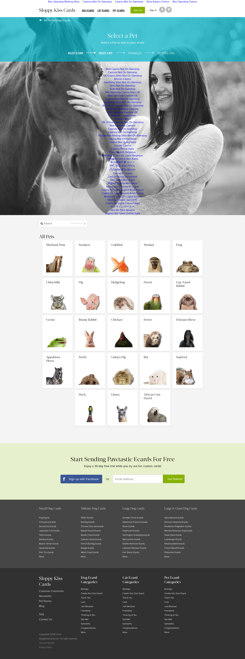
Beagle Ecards (87, 548)
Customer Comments (51, 591)
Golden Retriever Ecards (133, 543)
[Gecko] (58, 316)
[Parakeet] (90, 241)
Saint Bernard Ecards (174, 517)
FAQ (41, 614)
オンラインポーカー (122, 206)
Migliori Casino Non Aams (123, 183)
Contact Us (45, 619)
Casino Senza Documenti (122, 176)
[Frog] (188, 241)
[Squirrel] (188, 353)
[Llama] (123, 391)
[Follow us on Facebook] (162, 10)
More (83, 632)
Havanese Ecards (47, 548)
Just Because (87, 606)
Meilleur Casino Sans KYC (123, 200)
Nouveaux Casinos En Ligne (122, 186)
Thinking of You (88, 615)
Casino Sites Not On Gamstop (122, 99)
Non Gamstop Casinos (122, 125)
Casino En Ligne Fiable (122, 115)
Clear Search (76, 223)
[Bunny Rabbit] (90, 316)
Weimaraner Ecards (131, 539)
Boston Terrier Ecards (48, 543)
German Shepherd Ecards (176, 522)
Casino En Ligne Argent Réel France (123, 190)
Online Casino (122, 119)
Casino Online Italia (122, 149)
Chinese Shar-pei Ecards (92, 526)
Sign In (153, 10)
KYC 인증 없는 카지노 (122, 165)
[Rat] (155, 353)
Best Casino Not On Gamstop (123, 69)
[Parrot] (155, 278)
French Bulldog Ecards (91, 543)
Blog (41, 606)
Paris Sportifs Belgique (123, 152)
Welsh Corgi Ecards (89, 552)
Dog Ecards (88, 11)
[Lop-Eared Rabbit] (188, 278)
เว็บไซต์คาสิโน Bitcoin (123, 169)
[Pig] (90, 278)
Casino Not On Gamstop (122, 139)
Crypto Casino (122, 145)
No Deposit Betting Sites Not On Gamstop (122, 135)
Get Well (84, 619)
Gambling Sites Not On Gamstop (122, 82)
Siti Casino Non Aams (122, 180)
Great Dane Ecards (173, 535)
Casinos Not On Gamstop (122, 72)
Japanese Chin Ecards (49, 530)
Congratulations (88, 628)
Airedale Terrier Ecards (132, 517)
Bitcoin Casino (122, 79)
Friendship (85, 610)
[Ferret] (155, 316)
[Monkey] (155, 241)
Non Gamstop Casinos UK (123, 112)
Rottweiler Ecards (172, 552)
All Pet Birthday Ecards (57, 20)
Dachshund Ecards (47, 526)
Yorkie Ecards (45, 535)
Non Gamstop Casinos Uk (122, 95)
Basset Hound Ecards (90, 530)
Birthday (84, 589)
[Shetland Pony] (58, 241)
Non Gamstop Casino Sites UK (122, 92)
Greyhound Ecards (130, 530)
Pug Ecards (44, 517)
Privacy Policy (45, 647)
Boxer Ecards (128, 526)
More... (42, 556)
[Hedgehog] (123, 278)
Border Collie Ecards (90, 535)
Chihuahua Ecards (47, 522)
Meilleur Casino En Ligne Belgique (122, 155)
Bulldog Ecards (87, 522)
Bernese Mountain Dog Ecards (178, 530)
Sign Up (138, 10)
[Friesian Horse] (188, 316)
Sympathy (85, 623)
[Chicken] (123, 316)
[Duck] (90, 391)
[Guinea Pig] (123, 353)
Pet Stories (45, 601)
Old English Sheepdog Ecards (136, 535)
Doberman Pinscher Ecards (135, 522)
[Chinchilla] (58, 278)
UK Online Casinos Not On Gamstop (123, 105)
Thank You (85, 597)
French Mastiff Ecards (174, 548)
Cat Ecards (103, 11)
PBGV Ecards (87, 517)
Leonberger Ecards (173, 539)
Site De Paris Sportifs (122, 210)
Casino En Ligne (122, 173)
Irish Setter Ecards (130, 552)
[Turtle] (90, 353)
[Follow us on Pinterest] (169, 10)
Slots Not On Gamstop (122, 85)
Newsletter (45, 596)
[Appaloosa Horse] (58, 353)
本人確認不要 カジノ (122, 162)
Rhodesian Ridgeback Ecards (177, 526)
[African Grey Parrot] (155, 391)
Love (83, 602)
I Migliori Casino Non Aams (122, 159)
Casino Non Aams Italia (122, 142)
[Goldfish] (123, 241)
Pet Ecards (119, 11)
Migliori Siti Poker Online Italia (122, 213)
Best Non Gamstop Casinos (122, 109)
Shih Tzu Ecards (46, 552)
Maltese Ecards (46, 539)
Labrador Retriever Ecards (134, 548)
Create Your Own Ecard (91, 593)
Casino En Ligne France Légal (122, 203)
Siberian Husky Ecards (91, 539)
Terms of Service (46, 643)
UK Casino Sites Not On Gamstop (122, 75)
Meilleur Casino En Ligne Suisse (122, 196)
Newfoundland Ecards (174, 543)
